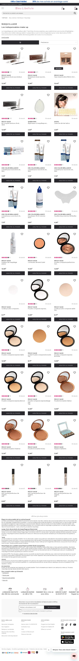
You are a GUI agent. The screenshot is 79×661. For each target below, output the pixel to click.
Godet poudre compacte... (11, 308)
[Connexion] (63, 8)
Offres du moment (46, 629)
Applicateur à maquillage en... (38, 123)
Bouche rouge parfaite (9, 578)
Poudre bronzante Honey (36, 448)
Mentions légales (6, 649)
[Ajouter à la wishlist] (22, 49)
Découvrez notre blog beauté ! (10, 635)
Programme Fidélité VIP (47, 626)
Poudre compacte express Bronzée (63, 355)
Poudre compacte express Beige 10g (39, 401)
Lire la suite (5, 37)
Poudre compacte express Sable (13, 355)
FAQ (22, 629)
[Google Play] (68, 639)
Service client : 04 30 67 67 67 (29, 624)
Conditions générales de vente (20, 649)
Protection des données (36, 649)
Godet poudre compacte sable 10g (64, 309)
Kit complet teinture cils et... (11, 123)
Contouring (6, 573)
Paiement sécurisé (26, 634)
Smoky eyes (6, 575)
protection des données (30, 613)
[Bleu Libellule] (27, 8)
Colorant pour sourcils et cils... (11, 169)
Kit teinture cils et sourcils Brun (12, 77)
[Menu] (3, 8)
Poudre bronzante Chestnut (11, 448)
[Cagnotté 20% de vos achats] (39, 1)
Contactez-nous (25, 626)
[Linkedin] (62, 629)
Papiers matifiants (60, 448)
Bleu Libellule (12, 18)
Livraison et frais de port (27, 631)
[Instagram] (62, 625)
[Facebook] (70, 625)
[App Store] (67, 643)
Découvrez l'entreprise (8, 624)
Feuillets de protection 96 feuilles (65, 216)
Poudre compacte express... (37, 308)
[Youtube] (74, 625)
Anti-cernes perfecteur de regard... (10, 494)
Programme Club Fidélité (48, 624)
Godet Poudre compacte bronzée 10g (39, 355)
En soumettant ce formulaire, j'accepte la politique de (37, 612)
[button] (50, 8)
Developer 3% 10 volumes (36, 216)
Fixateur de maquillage (9, 262)
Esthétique (20, 18)
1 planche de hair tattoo (62, 123)
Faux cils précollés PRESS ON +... (65, 77)
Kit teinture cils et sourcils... (37, 77)
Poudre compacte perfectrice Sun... (64, 263)
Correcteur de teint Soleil (36, 262)
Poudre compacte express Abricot (13, 401)
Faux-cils (5, 580)
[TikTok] (66, 625)
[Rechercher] (74, 13)
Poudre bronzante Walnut (62, 401)
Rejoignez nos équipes (8, 629)
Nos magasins (5, 626)
